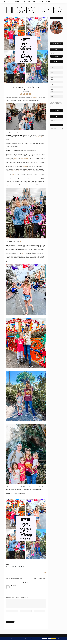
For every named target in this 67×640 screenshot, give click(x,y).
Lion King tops (16, 158)
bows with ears (33, 178)
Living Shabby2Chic (39, 136)
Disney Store (23, 253)
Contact (23, 1)
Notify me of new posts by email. (11, 618)
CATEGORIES (40, 1)
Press (29, 1)
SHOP (34, 1)
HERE (20, 241)
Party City (26, 170)
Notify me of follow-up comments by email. (13, 615)
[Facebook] (2, 1)
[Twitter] (4, 1)
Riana (12, 585)
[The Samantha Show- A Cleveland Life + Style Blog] (33, 9)
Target (16, 170)
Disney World (34, 97)
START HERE (17, 1)
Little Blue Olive (20, 170)
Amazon (27, 138)
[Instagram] (8, 1)
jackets (14, 184)
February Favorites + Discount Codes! (39, 578)
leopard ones (25, 166)
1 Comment (44, 572)
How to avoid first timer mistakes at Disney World (14, 578)
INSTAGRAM (48, 1)
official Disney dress (22, 254)
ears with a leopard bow (24, 158)
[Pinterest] (6, 1)
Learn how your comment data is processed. (26, 625)
